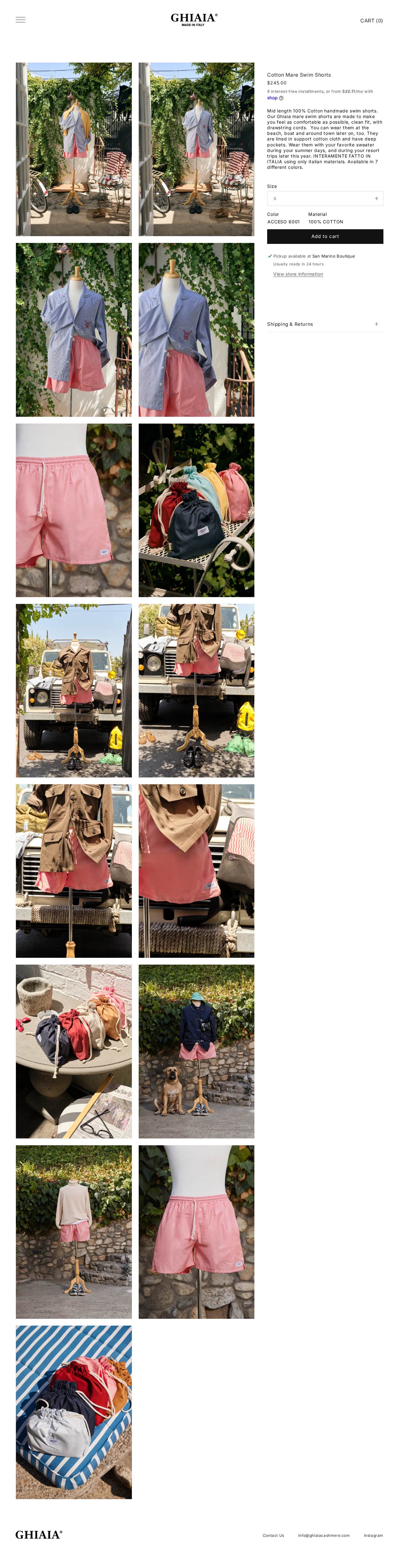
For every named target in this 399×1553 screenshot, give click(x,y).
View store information (298, 273)
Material (317, 214)
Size (272, 186)
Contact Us (273, 1535)
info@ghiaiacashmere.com (324, 1535)
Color (273, 214)
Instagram (373, 1535)
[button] (325, 324)
